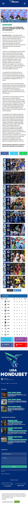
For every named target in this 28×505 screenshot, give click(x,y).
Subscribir (18, 290)
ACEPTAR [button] (17, 501)
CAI (8, 322)
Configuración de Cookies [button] (7, 501)
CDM (8, 316)
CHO (8, 325)
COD (8, 301)
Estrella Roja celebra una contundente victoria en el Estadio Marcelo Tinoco (17, 395)
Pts (25, 298)
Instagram (15, 383)
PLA (8, 331)
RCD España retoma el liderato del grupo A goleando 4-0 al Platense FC (17, 433)
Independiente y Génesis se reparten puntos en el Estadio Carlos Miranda (17, 402)
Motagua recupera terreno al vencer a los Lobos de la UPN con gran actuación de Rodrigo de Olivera (16, 409)
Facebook (4, 383)
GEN (8, 310)
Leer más (4, 499)
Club (5, 298)
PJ (14, 298)
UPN (8, 328)
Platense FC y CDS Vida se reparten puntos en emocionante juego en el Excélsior (17, 442)
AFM (8, 319)
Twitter (9, 383)
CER (8, 307)
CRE (8, 304)
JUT (8, 334)
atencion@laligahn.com (8, 379)
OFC (8, 313)
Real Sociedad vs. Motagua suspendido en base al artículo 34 (16, 424)
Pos (2, 298)
